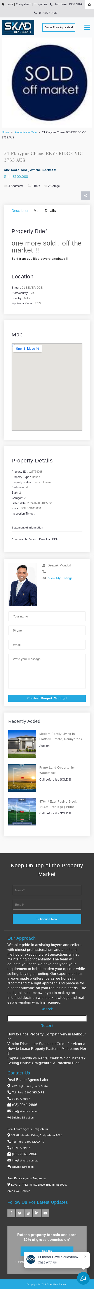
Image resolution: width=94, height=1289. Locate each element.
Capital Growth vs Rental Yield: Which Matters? (46, 1058)
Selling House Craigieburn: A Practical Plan (43, 1063)
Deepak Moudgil (59, 565)
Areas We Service (18, 1191)
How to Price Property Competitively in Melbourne (46, 1036)
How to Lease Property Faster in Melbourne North (46, 1051)
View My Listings (60, 578)
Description (20, 211)
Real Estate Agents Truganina (26, 1178)
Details (50, 211)
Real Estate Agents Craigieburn (27, 1129)
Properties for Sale (26, 132)
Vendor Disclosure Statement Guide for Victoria (46, 1044)
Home (5, 132)
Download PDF (48, 539)
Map (37, 211)
